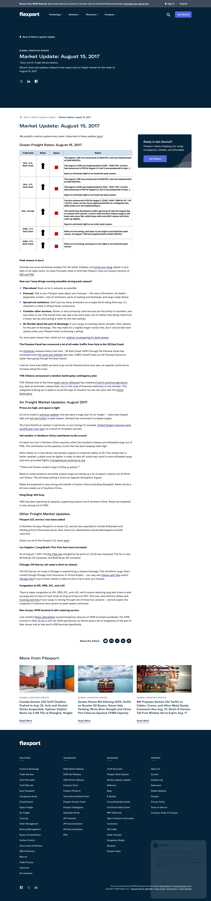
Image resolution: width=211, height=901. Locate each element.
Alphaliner (29, 351)
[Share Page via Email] (105, 641)
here (66, 540)
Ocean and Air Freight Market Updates (39, 62)
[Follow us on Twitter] (21, 81)
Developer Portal (71, 812)
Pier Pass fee (54, 554)
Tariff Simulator (27, 780)
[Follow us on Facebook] (36, 81)
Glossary (111, 845)
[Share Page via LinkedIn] (123, 641)
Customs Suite (70, 785)
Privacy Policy (158, 801)
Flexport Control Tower (74, 801)
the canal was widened (50, 354)
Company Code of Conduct (164, 812)
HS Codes (112, 829)
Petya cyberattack (44, 617)
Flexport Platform (72, 790)
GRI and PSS (26, 274)
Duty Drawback (27, 790)
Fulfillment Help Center (118, 807)
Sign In (171, 3)
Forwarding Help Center (118, 801)
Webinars (111, 785)
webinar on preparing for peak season (87, 337)
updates (54, 414)
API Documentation (72, 823)
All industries (25, 873)
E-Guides (111, 796)
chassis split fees (110, 575)
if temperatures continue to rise (67, 460)
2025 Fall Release (72, 774)
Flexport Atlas (114, 851)
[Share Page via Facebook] (129, 641)
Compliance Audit (28, 796)
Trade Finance (26, 862)
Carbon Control (27, 840)
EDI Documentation (73, 829)
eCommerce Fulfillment (30, 845)
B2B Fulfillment (27, 851)
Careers (154, 774)
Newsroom (156, 785)
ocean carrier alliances (66, 382)
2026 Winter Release (73, 769)
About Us (155, 769)
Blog (109, 790)
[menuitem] (56, 14)
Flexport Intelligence (73, 807)
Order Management (28, 823)
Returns (23, 856)
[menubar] (105, 14)
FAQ (65, 834)
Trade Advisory (26, 774)
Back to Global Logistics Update (40, 117)
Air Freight (24, 812)
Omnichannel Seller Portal (76, 796)
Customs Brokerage (29, 769)
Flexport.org (157, 780)
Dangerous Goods (115, 840)
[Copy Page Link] (111, 641)
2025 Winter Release (73, 780)
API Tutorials (69, 818)
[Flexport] (29, 14)
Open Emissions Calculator (120, 818)
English (183, 3)
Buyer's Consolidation (30, 834)
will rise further (38, 418)
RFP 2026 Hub (114, 812)
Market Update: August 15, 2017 (75, 117)
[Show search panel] (168, 14)
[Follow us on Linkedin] (29, 81)
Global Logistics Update (119, 780)
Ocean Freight (26, 807)
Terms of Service (159, 807)
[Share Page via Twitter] (117, 641)
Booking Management (30, 829)
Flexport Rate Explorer (118, 774)
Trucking (23, 818)
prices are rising (103, 267)
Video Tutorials (114, 834)
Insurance (24, 867)
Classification (26, 801)
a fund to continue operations (110, 382)
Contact (155, 796)
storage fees (26, 578)
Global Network (158, 790)
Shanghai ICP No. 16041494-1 (142, 889)
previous (44, 414)
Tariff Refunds (26, 785)
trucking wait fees (29, 599)
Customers (112, 823)
